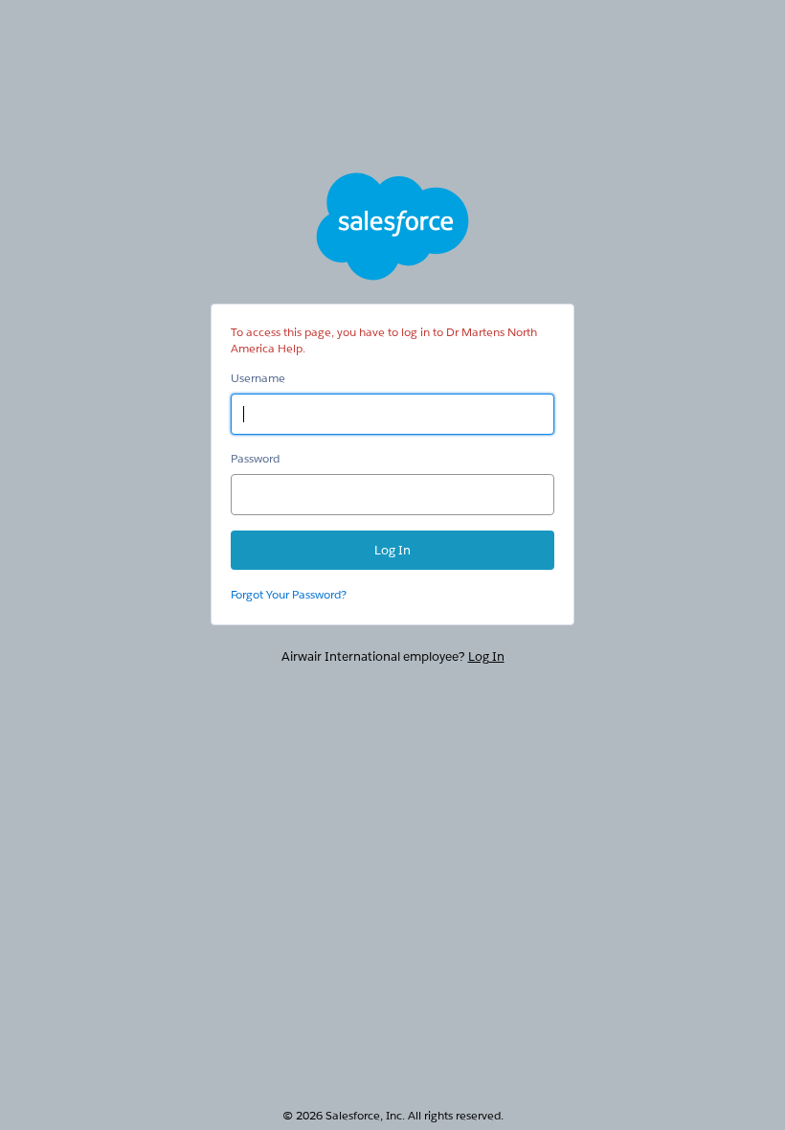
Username (258, 378)
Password (255, 458)
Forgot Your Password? (289, 594)
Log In (486, 656)
